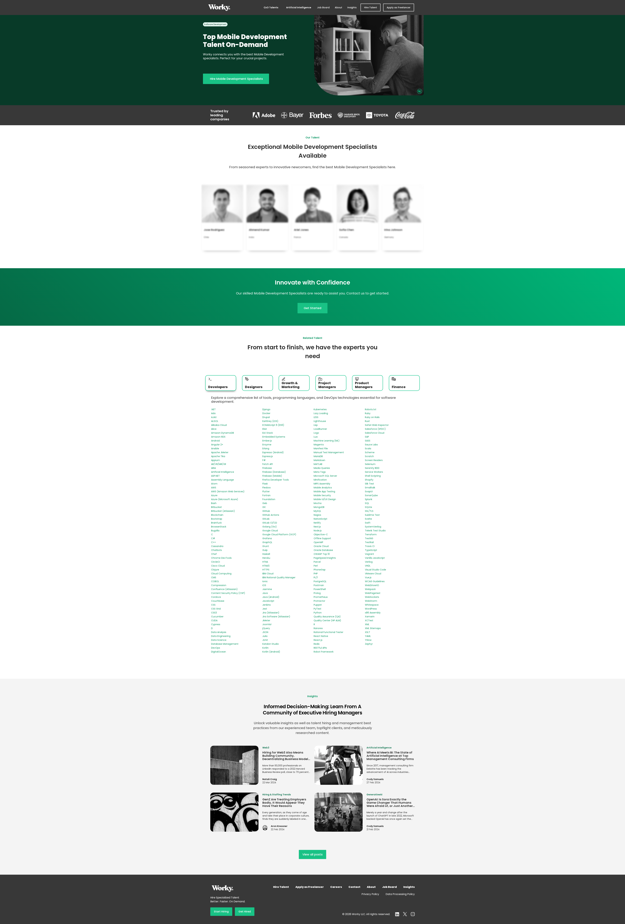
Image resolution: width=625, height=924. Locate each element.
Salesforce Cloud (374, 432)
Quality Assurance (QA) (327, 616)
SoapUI (369, 491)
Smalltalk (370, 487)
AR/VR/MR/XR (218, 464)
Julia (264, 636)
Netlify (317, 522)
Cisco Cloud (218, 565)
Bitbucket (216, 507)
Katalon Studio (270, 644)
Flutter (266, 491)
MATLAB (318, 464)
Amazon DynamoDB (222, 432)
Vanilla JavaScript (375, 558)
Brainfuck (216, 522)
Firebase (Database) (274, 472)
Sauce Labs (371, 444)
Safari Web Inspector (377, 425)
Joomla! (266, 624)
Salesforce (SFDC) (375, 429)
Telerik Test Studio (375, 530)
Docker (266, 413)
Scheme (370, 452)
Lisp (316, 425)
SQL (367, 503)
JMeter (266, 620)
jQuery (266, 628)
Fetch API (267, 464)
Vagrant (369, 554)
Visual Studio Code (375, 569)
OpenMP (318, 542)
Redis (316, 644)
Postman (319, 585)
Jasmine (267, 589)
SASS (367, 440)
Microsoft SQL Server (325, 475)
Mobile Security (322, 495)
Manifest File (321, 448)
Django (266, 409)
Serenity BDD (372, 468)
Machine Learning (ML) (327, 440)
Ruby (367, 413)
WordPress (371, 608)
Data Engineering (220, 636)
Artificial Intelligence (298, 7)
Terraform (371, 534)
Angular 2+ (217, 444)
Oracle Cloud (321, 546)
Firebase (267, 468)
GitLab (266, 518)
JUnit (265, 640)
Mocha (317, 503)
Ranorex (318, 628)
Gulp (265, 550)
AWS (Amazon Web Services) (227, 491)
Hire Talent (370, 7)
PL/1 (316, 577)
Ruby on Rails (372, 417)
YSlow (368, 640)
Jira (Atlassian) (270, 612)
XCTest (369, 620)
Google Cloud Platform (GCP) (279, 534)
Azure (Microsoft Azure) (224, 499)
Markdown (319, 460)
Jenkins (266, 604)
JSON (265, 632)
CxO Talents (271, 7)
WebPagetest (372, 593)
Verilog (369, 561)
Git (264, 507)
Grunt (265, 546)
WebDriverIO (372, 585)
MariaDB (318, 456)
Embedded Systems (273, 436)
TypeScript (371, 550)
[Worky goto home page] (219, 7)
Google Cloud (270, 530)
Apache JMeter (219, 452)
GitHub (266, 511)
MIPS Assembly (322, 483)
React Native (321, 636)
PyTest (317, 608)
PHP (316, 573)
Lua (316, 436)
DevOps (215, 647)
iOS (264, 585)
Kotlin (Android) (271, 651)
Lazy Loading (321, 413)
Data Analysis (218, 632)
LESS (316, 417)
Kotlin (265, 647)
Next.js (317, 526)
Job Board (323, 7)
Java (265, 593)
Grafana (267, 538)
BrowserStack (218, 526)
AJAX (214, 417)
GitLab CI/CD (269, 522)
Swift (367, 522)
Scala (368, 448)
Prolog (317, 593)
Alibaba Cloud (219, 425)
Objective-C (321, 534)
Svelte (368, 518)
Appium (215, 460)
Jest (264, 608)
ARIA (213, 468)
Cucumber (217, 616)
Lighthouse (320, 421)
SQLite (368, 507)
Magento (319, 444)
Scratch (369, 456)
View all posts (312, 854)
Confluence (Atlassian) (224, 589)
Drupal (266, 417)
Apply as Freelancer (398, 7)
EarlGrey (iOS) (270, 421)
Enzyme (266, 444)
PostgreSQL (320, 581)
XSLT (367, 632)
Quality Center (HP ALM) (327, 620)
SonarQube (371, 495)
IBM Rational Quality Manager (278, 577)
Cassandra (217, 546)
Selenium (370, 464)
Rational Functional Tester (328, 632)
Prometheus (321, 597)
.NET (213, 409)
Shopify (369, 479)
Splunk (368, 499)
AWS (213, 487)
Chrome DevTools (221, 558)
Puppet (318, 604)
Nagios (317, 515)
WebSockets (372, 597)
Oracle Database (323, 550)
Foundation (268, 499)
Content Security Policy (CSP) (228, 593)
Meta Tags (320, 472)
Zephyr (369, 644)
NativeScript (320, 518)
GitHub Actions (270, 515)
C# (213, 538)
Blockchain (217, 515)
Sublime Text (372, 515)
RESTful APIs (320, 647)
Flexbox (266, 487)
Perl (316, 565)
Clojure (215, 569)
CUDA (214, 620)
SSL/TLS (369, 511)
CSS (213, 604)
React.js (318, 640)
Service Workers (374, 472)
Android (215, 440)
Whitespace (372, 604)
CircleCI (215, 561)
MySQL (317, 511)
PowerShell (320, 589)
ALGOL (214, 421)
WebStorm (371, 601)
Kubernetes (320, 409)
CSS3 (214, 612)
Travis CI (370, 546)
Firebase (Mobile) (272, 475)
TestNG (369, 538)
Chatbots (216, 550)
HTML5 (266, 565)
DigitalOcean (218, 651)
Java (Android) (270, 597)
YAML (368, 636)
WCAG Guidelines (375, 581)
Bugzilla (215, 530)
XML (367, 624)
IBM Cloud (267, 573)
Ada (213, 413)
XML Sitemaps (373, 628)
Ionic (265, 581)
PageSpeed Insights (325, 558)
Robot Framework (323, 651)
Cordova (216, 597)
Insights (352, 7)
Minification (320, 479)
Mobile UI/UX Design (325, 499)
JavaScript (268, 601)
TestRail (369, 542)
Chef (214, 554)
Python (318, 612)
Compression (218, 585)
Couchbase (217, 601)
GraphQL (267, 542)
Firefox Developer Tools (275, 479)
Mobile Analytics (323, 487)
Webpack (370, 589)
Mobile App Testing (324, 491)
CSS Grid (216, 608)
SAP (367, 436)
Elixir (264, 429)
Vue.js (368, 577)
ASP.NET (215, 475)
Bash (213, 503)
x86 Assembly (373, 612)
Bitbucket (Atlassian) (223, 511)
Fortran (266, 495)
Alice (213, 429)
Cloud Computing (221, 573)
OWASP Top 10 (322, 554)
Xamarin (370, 616)
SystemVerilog (373, 526)
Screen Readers (374, 460)
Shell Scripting (373, 475)
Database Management (224, 644)
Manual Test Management (329, 452)
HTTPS (265, 569)
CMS (213, 577)
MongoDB (319, 507)
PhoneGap (320, 569)
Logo (316, 432)
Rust (367, 421)
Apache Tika (218, 456)
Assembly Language (222, 479)
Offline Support (322, 538)
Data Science (218, 640)
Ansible (215, 448)
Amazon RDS (218, 436)
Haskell (266, 554)
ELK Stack (267, 432)
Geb (264, 503)
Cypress (215, 624)
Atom (214, 483)
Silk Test (369, 483)
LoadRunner (320, 429)
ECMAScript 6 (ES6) (273, 425)
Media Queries (322, 468)
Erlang (265, 448)
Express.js (267, 456)
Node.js (318, 530)
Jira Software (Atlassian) (276, 616)
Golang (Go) (269, 526)
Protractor (319, 601)
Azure (214, 495)
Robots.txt (370, 409)
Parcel (317, 561)
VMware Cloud (373, 573)
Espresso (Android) (273, 452)
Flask (265, 483)
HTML (265, 561)
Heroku (266, 558)
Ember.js (267, 440)
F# (264, 460)
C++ (213, 542)
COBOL (215, 581)
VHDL (367, 565)
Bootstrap (216, 518)
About (338, 7)
